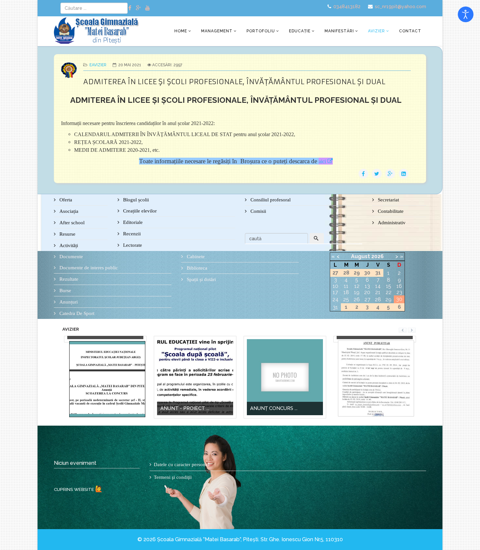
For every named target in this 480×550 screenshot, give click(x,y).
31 (335, 307)
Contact (410, 31)
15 (388, 286)
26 (357, 299)
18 (346, 292)
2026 (377, 256)
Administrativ (391, 222)
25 (346, 299)
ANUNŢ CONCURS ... (255, 408)
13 (367, 286)
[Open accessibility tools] (465, 14)
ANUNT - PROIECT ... (165, 408)
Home (180, 31)
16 (399, 286)
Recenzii (131, 233)
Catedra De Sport (76, 313)
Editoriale (132, 222)
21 (377, 292)
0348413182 (346, 6)
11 (346, 286)
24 (335, 299)
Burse (64, 290)
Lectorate (132, 245)
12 (357, 286)
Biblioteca (196, 268)
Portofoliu (261, 31)
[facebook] (129, 8)
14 (378, 286)
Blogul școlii (135, 199)
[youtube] (147, 8)
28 (378, 299)
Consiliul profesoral (270, 199)
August (360, 256)
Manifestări (339, 31)
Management (216, 31)
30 (399, 299)
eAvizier (97, 65)
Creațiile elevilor (139, 210)
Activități (68, 245)
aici (322, 161)
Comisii (257, 211)
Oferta (65, 199)
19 (357, 292)
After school (71, 222)
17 (335, 292)
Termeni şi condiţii (173, 477)
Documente (70, 256)
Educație (300, 31)
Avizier (376, 31)
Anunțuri (68, 302)
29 (388, 299)
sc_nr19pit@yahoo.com (400, 6)
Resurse (66, 234)
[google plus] (138, 8)
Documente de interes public (88, 267)
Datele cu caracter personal (181, 464)
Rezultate (68, 279)
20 (367, 292)
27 (367, 299)
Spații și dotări (200, 279)
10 (335, 286)
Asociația (68, 211)
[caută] (317, 238)
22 (389, 292)
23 (399, 292)
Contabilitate (390, 211)
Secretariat (387, 199)
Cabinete (195, 256)
